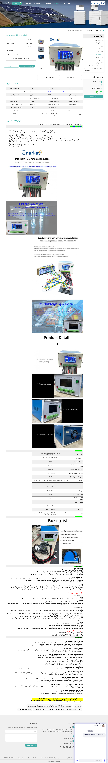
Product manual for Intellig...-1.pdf (57, 91)
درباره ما (63, 3)
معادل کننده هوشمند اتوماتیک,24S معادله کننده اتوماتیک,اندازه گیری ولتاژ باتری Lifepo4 (58, 709)
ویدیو (43, 3)
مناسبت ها (37, 3)
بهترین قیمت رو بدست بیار (27, 66)
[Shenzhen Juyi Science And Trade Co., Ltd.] (98, 3)
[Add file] (104, 760)
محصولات (57, 3)
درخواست (48, 3)
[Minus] (77, 726)
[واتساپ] (100, 92)
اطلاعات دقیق (71, 77)
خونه (69, 3)
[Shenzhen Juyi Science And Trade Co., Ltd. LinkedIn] (64, 747)
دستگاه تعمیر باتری (88, 30)
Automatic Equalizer (25, 709)
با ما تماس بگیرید (27, 3)
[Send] (77, 760)
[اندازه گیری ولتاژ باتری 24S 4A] (64, 52)
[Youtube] (67, 747)
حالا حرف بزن (16, 3)
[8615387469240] (60, 747)
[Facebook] (70, 747)
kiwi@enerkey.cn (96, 85)
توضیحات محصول (48, 77)
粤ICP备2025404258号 (9, 757)
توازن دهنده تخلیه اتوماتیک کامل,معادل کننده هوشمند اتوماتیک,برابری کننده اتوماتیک (49, 706)
